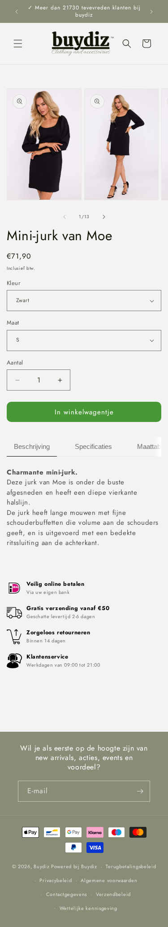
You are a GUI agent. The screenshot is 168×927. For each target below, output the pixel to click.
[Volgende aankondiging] (151, 12)
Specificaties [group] (93, 446)
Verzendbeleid (113, 894)
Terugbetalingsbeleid (131, 866)
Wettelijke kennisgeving (88, 908)
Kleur (13, 283)
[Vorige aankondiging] (16, 12)
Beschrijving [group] (32, 446)
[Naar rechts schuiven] (104, 217)
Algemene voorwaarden (109, 880)
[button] (18, 43)
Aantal (15, 362)
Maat (13, 322)
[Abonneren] (140, 791)
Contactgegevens (66, 894)
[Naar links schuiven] (64, 217)
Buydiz (41, 866)
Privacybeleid (55, 880)
